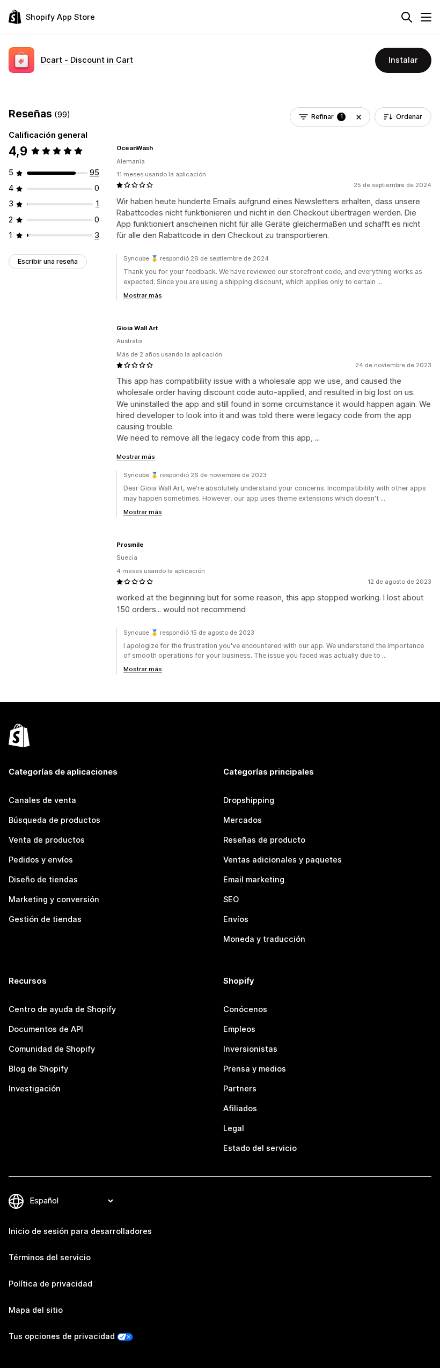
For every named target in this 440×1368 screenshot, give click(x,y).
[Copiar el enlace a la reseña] (159, 148)
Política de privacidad (50, 1284)
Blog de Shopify (38, 1069)
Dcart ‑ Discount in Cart (87, 60)
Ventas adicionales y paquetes (282, 860)
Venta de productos (47, 840)
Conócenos (245, 1009)
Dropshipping (248, 800)
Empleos (239, 1029)
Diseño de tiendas (43, 879)
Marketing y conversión (54, 899)
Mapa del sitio (36, 1310)
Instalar (403, 60)
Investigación (35, 1089)
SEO (231, 899)
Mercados (242, 820)
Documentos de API (46, 1029)
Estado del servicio (260, 1148)
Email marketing (253, 879)
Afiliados (240, 1108)
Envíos (235, 919)
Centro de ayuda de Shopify (62, 1009)
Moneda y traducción (264, 939)
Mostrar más (142, 295)
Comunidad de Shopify (52, 1049)
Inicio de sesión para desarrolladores (80, 1231)
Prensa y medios (254, 1069)
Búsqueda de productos (54, 820)
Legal (233, 1128)
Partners (239, 1089)
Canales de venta (42, 800)
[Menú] (426, 17)
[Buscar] (406, 17)
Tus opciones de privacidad (62, 1336)
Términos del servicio (50, 1257)
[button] (359, 117)
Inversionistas (250, 1049)
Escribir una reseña (48, 261)
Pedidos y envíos (41, 860)
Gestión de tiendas (45, 919)
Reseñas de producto (264, 840)
